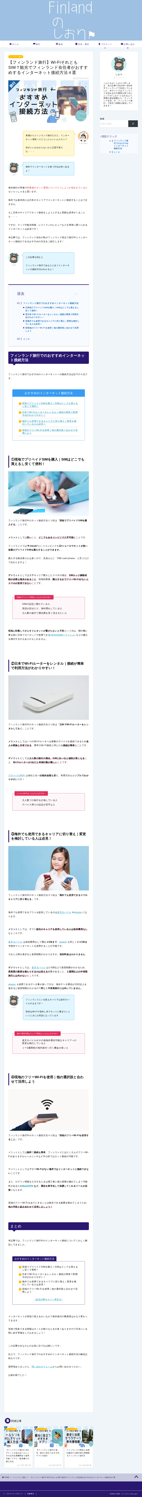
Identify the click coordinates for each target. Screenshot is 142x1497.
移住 (61, 44)
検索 (102, 119)
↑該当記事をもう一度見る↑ (49, 1299)
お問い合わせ (129, 45)
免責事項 (30, 1493)
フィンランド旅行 (16, 57)
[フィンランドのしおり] (71, 39)
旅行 (38, 44)
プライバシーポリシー (14, 1493)
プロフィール (106, 45)
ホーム (15, 44)
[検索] (133, 123)
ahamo (78, 912)
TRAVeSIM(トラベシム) (62, 635)
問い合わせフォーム (42, 1367)
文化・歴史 (83, 44)
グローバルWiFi (16, 775)
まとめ (26, 339)
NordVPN (27, 1186)
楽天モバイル (64, 912)
